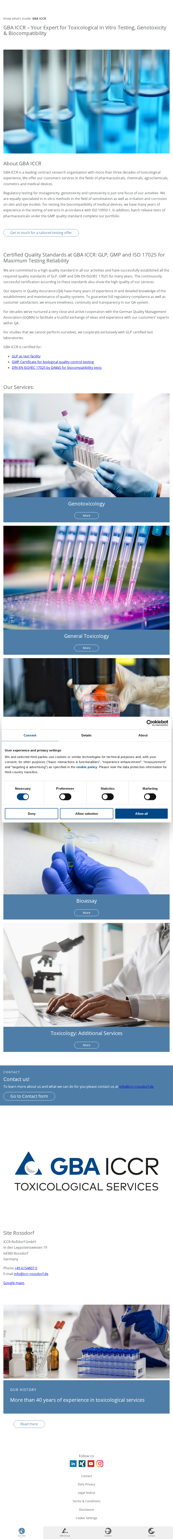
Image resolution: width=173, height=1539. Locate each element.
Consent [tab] (30, 735)
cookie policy (86, 767)
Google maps (13, 1283)
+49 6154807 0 (26, 1268)
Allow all (141, 813)
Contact (86, 1476)
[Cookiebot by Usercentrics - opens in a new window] (149, 723)
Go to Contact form (29, 1096)
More (86, 515)
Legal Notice (86, 1493)
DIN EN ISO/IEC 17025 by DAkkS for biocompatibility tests (57, 367)
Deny (31, 813)
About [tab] (143, 735)
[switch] (65, 796)
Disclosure (86, 1510)
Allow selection (86, 813)
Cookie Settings (86, 1518)
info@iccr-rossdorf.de (136, 1086)
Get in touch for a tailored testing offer (41, 232)
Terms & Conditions (86, 1501)
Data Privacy (86, 1484)
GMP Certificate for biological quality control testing (53, 362)
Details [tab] (86, 735)
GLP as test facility (26, 356)
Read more (29, 1424)
